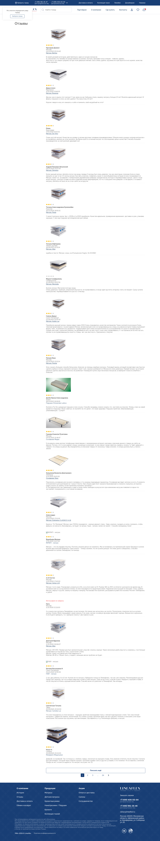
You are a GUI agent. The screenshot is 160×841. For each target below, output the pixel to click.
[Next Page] (108, 775)
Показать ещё (95, 770)
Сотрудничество (86, 801)
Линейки (117, 3)
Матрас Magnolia (52, 284)
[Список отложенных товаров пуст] (138, 9)
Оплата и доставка (86, 793)
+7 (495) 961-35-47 (42, 2)
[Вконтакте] (124, 831)
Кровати (48, 810)
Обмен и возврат (24, 805)
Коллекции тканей (52, 814)
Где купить (110, 10)
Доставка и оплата (86, 3)
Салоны (82, 797)
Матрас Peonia (51, 363)
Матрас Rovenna (52, 93)
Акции (82, 788)
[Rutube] (130, 831)
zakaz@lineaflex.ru (127, 812)
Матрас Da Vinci (52, 133)
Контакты (123, 10)
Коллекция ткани (103, 3)
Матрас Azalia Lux (52, 321)
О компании (96, 10)
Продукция (50, 788)
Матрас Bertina (51, 53)
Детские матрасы (52, 797)
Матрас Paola (51, 212)
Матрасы (48, 793)
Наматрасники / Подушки (56, 805)
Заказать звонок (127, 795)
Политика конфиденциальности (45, 833)
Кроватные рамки (52, 801)
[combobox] (56, 9)
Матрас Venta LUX (53, 583)
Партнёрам (82, 10)
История (20, 793)
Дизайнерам (129, 3)
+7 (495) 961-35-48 (128, 806)
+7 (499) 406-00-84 (58, 2)
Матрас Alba (50, 249)
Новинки (142, 3)
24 (103, 775)
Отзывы (20, 797)
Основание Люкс (52, 478)
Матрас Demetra (52, 170)
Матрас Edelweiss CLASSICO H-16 (58, 520)
